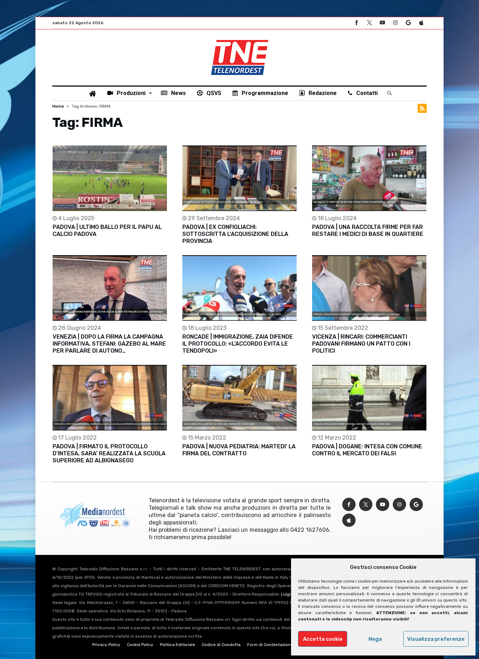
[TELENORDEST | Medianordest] (239, 40)
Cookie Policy (140, 644)
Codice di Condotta (221, 644)
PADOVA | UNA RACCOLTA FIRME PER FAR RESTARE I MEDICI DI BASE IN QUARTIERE (367, 230)
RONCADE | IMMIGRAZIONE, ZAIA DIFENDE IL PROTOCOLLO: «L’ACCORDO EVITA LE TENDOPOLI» (237, 343)
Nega (375, 639)
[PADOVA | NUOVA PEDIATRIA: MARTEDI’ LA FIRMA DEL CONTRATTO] (239, 397)
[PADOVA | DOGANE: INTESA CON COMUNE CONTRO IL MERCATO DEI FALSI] (369, 397)
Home (58, 106)
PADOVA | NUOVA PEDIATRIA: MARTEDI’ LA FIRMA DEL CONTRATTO (239, 450)
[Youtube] (382, 23)
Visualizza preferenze (436, 639)
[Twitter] (369, 23)
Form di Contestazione (270, 644)
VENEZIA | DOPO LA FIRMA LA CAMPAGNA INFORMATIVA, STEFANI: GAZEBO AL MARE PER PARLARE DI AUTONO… (109, 343)
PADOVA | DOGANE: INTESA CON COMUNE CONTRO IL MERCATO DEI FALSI (367, 450)
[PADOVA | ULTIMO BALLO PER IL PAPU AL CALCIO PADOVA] (110, 178)
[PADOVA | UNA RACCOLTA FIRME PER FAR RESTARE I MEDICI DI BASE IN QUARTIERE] (369, 178)
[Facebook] (356, 23)
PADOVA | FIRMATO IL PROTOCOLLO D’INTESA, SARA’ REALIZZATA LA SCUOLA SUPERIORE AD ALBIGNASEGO (109, 453)
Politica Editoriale (177, 644)
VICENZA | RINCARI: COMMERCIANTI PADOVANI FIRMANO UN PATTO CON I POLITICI (361, 343)
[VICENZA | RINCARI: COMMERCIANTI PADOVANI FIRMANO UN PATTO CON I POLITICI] (369, 288)
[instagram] (395, 23)
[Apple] (421, 23)
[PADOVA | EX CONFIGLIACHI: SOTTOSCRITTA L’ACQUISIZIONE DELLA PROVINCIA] (239, 178)
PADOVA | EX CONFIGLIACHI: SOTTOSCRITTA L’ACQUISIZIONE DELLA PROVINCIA (235, 234)
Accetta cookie (323, 639)
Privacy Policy (106, 644)
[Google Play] (408, 23)
